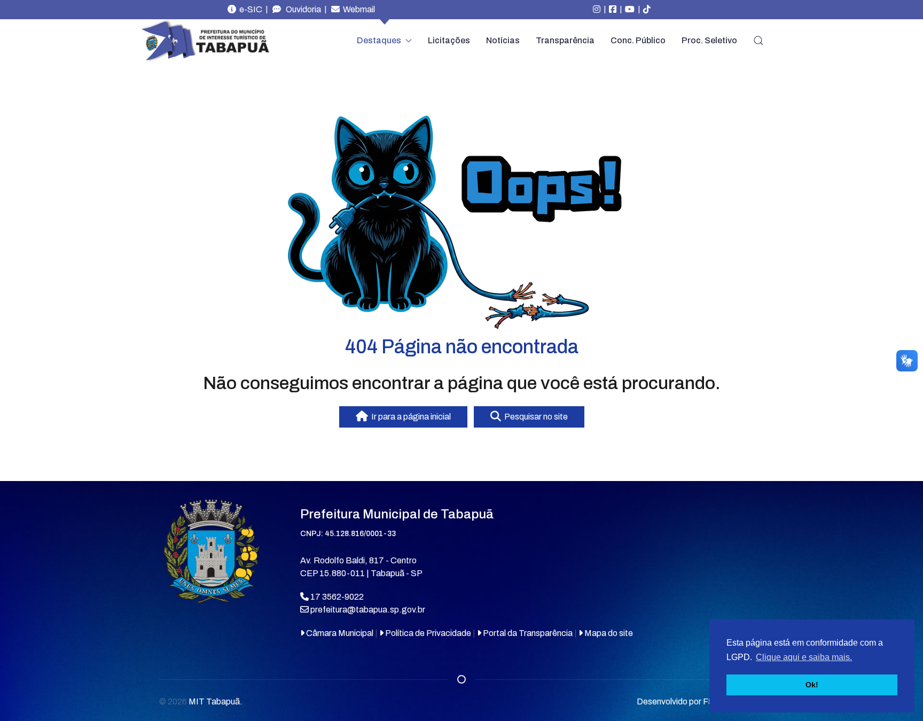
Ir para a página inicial (409, 416)
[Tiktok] (647, 10)
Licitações (449, 40)
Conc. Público (638, 40)
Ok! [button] (811, 684)
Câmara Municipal (338, 633)
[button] (758, 40)
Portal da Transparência (527, 633)
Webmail (357, 9)
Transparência (565, 40)
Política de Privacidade (427, 633)
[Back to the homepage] (205, 41)
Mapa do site (608, 633)
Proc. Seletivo (709, 40)
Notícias (503, 40)
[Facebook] (612, 10)
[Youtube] (630, 10)
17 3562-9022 (336, 596)
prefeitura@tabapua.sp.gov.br (367, 609)
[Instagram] (596, 10)
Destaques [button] (379, 40)
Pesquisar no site (534, 416)
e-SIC (249, 9)
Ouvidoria (301, 9)
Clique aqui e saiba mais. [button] (804, 657)
